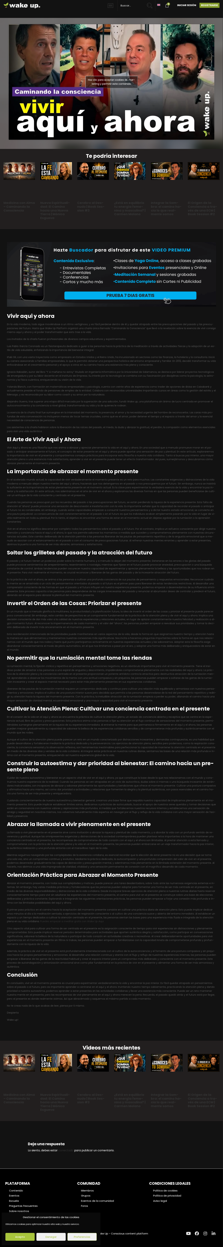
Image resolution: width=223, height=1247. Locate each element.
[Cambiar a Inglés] (158, 5)
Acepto (20, 1237)
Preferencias (82, 1237)
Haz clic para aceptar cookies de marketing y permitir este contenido (111, 82)
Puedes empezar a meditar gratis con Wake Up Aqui (72, 921)
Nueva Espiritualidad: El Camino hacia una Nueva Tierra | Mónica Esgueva (55, 210)
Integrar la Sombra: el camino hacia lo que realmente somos (166, 208)
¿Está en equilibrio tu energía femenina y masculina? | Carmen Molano (129, 208)
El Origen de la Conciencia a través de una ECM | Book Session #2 (202, 208)
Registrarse (209, 5)
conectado (66, 1150)
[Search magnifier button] (151, 4)
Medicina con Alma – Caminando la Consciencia (19, 206)
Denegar (51, 1237)
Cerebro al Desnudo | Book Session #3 (91, 206)
